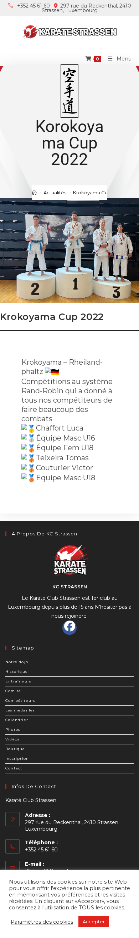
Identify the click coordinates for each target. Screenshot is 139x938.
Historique (16, 671)
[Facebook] (69, 628)
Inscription (17, 758)
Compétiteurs (20, 700)
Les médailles (20, 710)
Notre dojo (16, 662)
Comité (13, 691)
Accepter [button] (94, 921)
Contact (13, 768)
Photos (12, 729)
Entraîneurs (18, 681)
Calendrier (16, 720)
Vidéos (12, 739)
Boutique (15, 749)
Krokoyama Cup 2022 (98, 192)
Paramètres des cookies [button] (42, 922)
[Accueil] (34, 192)
